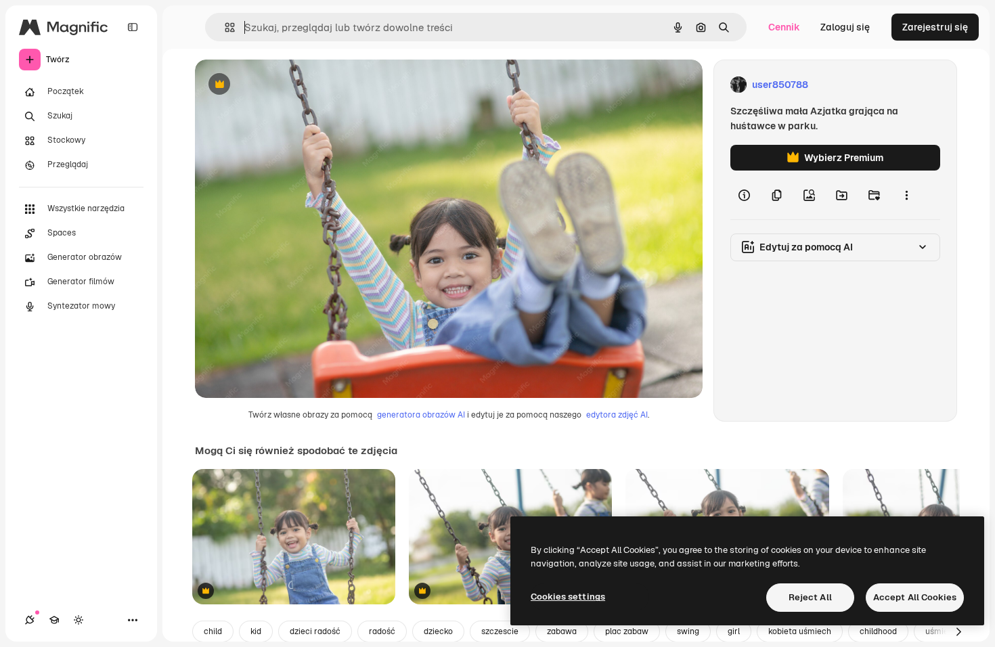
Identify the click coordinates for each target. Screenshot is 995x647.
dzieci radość (315, 631)
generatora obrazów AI (421, 414)
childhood (878, 631)
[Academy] (54, 620)
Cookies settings (568, 596)
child (213, 631)
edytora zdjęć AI (617, 414)
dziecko (438, 631)
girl (734, 631)
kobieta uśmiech (799, 631)
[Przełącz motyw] (78, 620)
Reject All (810, 597)
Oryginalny (288, 85)
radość (382, 631)
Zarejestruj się (935, 27)
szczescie (499, 631)
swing (688, 631)
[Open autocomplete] (224, 27)
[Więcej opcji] (906, 194)
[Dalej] (958, 631)
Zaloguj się (845, 27)
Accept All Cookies (914, 597)
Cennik (784, 27)
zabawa (562, 631)
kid (255, 631)
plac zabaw (626, 631)
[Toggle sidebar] (132, 27)
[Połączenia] (30, 620)
